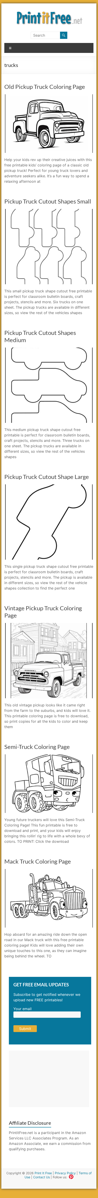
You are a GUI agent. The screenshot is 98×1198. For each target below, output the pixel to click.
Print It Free (43, 1173)
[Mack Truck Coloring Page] (48, 871)
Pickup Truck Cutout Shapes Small (47, 201)
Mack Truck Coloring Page (37, 861)
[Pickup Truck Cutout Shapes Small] (48, 211)
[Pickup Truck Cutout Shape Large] (48, 486)
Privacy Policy (65, 1173)
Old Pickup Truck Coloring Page (44, 86)
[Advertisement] (49, 1079)
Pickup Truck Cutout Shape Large (46, 476)
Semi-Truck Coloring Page (37, 746)
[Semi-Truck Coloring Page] (48, 756)
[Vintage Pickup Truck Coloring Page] (48, 625)
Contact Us (41, 1177)
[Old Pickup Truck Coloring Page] (48, 96)
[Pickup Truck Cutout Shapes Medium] (48, 350)
